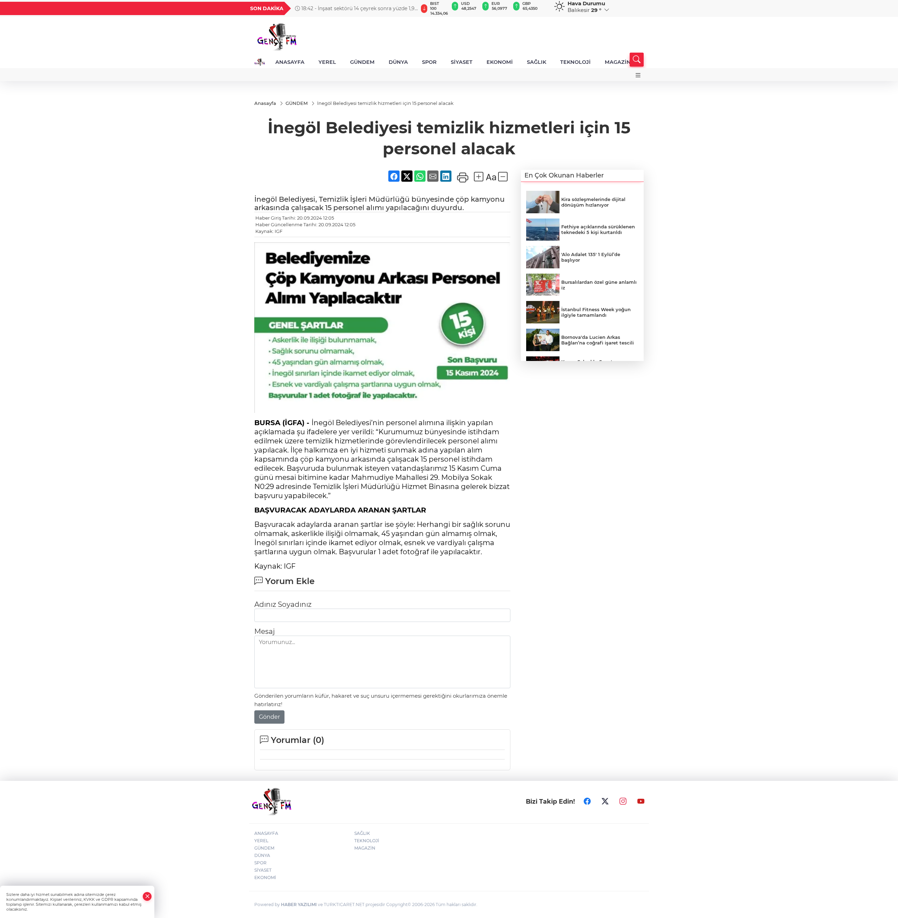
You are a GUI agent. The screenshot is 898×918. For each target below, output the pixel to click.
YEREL (327, 62)
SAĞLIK (536, 62)
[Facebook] (587, 801)
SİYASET (462, 62)
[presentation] (409, 8)
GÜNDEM (362, 62)
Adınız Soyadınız (282, 604)
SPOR (429, 62)
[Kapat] (147, 896)
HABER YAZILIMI (299, 904)
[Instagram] (623, 801)
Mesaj (264, 631)
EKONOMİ (500, 62)
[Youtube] (641, 801)
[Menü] (638, 75)
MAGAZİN (618, 62)
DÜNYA (398, 62)
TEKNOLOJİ (575, 62)
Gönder (269, 716)
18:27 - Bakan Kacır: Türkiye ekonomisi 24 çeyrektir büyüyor (348, 8)
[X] (605, 801)
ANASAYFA (289, 62)
